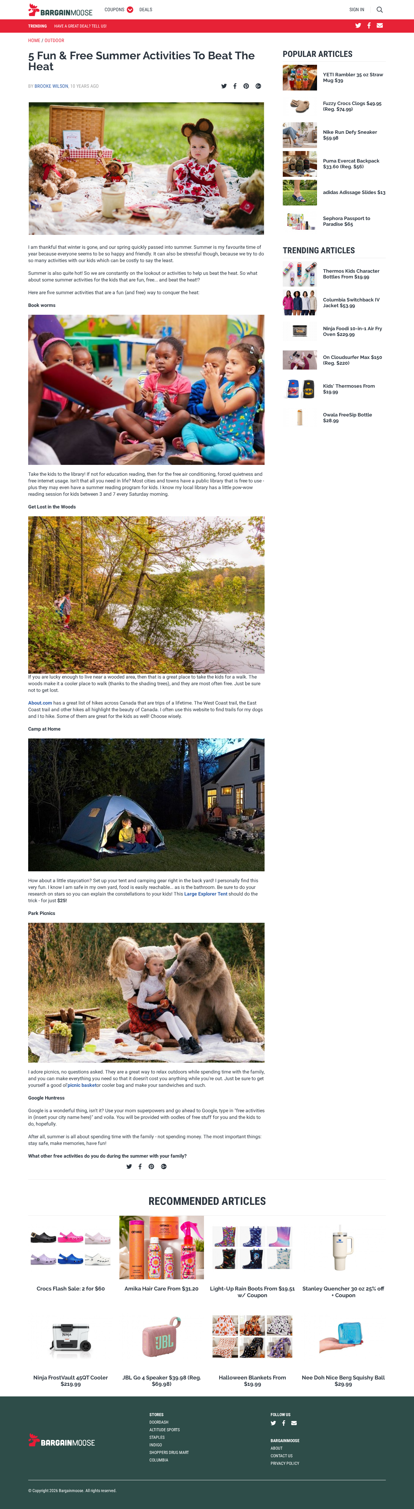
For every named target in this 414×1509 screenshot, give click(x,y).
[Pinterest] (246, 86)
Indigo (155, 1444)
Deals (145, 9)
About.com (40, 703)
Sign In (356, 9)
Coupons (114, 9)
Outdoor (54, 40)
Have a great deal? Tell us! (80, 26)
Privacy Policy (285, 1463)
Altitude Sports (164, 1429)
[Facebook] (235, 86)
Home (34, 40)
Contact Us (281, 1455)
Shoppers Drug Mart (169, 1452)
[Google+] (258, 86)
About (276, 1448)
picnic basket (82, 1085)
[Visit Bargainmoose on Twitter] (358, 26)
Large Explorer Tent (205, 894)
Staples (157, 1437)
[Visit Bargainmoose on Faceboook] (369, 26)
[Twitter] (224, 86)
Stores (156, 1414)
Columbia (158, 1460)
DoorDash (159, 1422)
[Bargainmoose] (60, 9)
